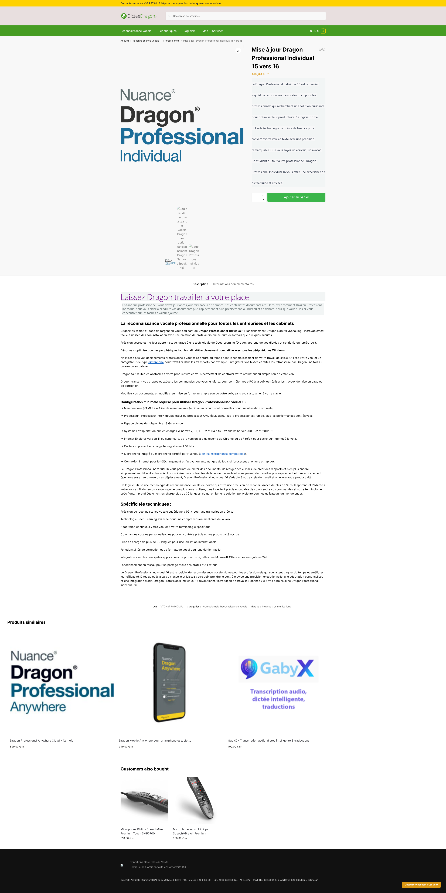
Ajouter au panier (296, 197)
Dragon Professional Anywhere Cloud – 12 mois (41, 740)
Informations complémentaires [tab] (233, 284)
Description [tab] (200, 284)
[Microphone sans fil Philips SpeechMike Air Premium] (196, 800)
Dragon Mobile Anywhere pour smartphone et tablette (155, 740)
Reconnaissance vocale (145, 40)
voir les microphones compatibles (222, 453)
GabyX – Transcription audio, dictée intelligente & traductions (268, 740)
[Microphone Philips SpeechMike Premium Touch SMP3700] (144, 800)
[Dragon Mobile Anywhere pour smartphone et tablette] (171, 682)
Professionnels (171, 40)
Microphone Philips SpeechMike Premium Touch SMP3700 (142, 831)
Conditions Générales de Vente (149, 862)
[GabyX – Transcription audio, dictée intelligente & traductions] (280, 682)
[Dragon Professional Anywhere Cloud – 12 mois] (62, 682)
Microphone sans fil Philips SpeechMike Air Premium (190, 831)
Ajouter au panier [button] (62, 753)
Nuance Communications (276, 606)
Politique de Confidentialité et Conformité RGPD (159, 867)
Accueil (125, 40)
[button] (318, 31)
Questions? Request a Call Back (421, 884)
